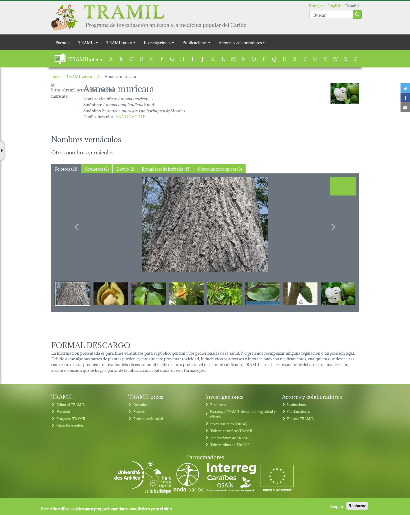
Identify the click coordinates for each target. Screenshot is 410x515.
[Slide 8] (338, 293)
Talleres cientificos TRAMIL (231, 430)
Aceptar (336, 506)
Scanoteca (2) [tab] (97, 168)
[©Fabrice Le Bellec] (345, 93)
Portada (63, 42)
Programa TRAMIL (71, 418)
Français (316, 5)
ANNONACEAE (130, 116)
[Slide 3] (148, 293)
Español (352, 5)
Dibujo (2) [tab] (125, 168)
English (334, 5)
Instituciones (297, 404)
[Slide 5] (224, 293)
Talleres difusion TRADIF (230, 444)
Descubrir (141, 404)
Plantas (138, 411)
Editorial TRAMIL (70, 404)
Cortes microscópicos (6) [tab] (220, 168)
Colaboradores (298, 411)
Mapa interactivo (69, 425)
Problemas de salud (148, 418)
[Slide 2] (110, 293)
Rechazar (357, 506)
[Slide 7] (300, 293)
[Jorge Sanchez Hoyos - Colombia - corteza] (205, 224)
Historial (63, 411)
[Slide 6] (262, 293)
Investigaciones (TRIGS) (228, 423)
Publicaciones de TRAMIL (230, 437)
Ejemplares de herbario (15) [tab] (166, 168)
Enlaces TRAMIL (300, 418)
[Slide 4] (186, 293)
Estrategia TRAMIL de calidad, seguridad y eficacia (243, 414)
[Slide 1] (72, 293)
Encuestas (218, 404)
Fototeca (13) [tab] (66, 168)
